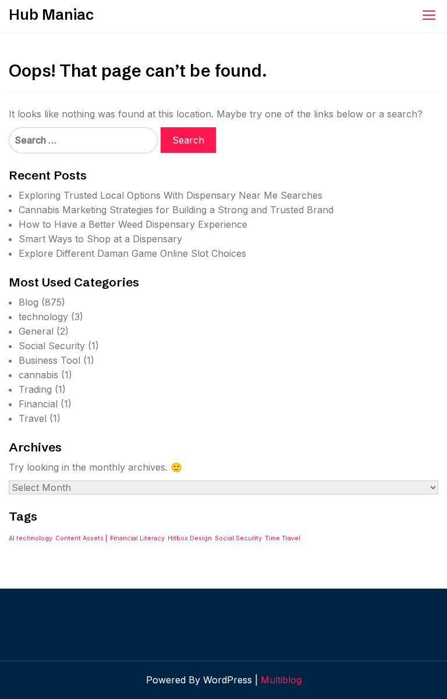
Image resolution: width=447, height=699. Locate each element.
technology (43, 316)
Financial (38, 404)
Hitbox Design (190, 538)
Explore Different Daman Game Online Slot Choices (132, 253)
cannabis (38, 375)
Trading (35, 389)
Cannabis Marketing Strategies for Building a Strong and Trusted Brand (176, 210)
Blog (28, 302)
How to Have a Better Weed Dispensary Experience (133, 224)
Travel (33, 418)
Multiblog (281, 680)
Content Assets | (81, 538)
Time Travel (282, 538)
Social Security (52, 346)
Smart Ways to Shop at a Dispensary (100, 239)
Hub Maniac (51, 14)
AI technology (30, 538)
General (36, 331)
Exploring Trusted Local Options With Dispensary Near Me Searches (170, 195)
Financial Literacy (137, 538)
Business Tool (49, 360)
